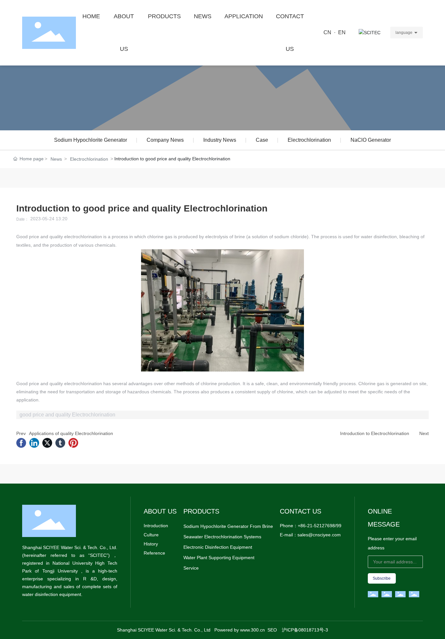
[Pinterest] (73, 443)
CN (327, 32)
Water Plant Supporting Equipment (218, 557)
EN (342, 32)
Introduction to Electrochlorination (374, 433)
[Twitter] (47, 443)
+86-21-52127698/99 (319, 525)
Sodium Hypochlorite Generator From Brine (228, 526)
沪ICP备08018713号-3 (305, 629)
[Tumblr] (60, 443)
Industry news (219, 140)
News (56, 159)
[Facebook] (21, 443)
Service (191, 568)
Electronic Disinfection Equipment (217, 547)
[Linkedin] (34, 443)
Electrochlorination (309, 140)
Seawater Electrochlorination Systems (222, 536)
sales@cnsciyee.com (319, 534)
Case (262, 140)
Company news (165, 140)
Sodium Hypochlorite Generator (90, 140)
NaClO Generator (371, 140)
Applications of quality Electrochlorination (71, 433)
